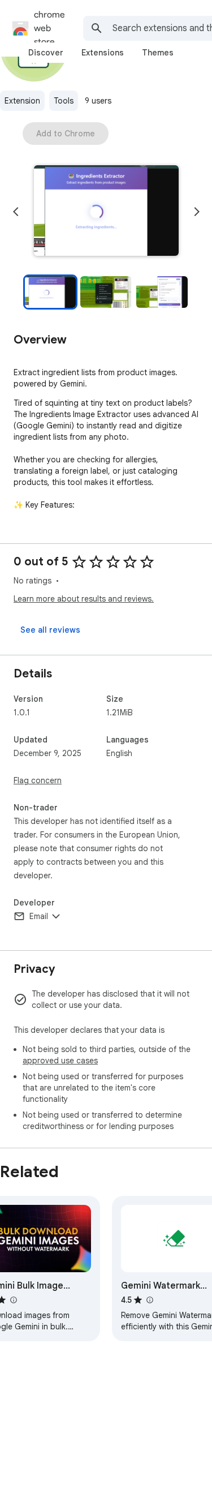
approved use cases (60, 1060)
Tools (63, 101)
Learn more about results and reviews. (84, 599)
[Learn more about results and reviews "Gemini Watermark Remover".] (149, 1300)
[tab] (45, 52)
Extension (22, 101)
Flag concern (38, 780)
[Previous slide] (16, 211)
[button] (106, 212)
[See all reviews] (50, 629)
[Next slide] (196, 211)
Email (38, 916)
